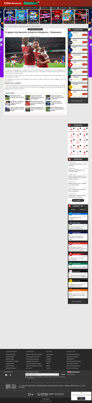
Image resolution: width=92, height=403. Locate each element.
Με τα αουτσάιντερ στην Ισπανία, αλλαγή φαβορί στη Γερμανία (58, 109)
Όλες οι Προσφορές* (77, 301)
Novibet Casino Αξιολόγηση (72, 356)
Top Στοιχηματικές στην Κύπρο (32, 356)
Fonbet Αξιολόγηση (10, 363)
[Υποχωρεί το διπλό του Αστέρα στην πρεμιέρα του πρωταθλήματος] (27, 97)
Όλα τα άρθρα (76, 200)
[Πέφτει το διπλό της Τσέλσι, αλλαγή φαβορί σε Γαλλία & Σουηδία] (7, 109)
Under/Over (48, 359)
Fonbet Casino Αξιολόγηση (72, 363)
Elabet (74, 47)
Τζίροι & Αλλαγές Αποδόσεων (35, 29)
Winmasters (76, 77)
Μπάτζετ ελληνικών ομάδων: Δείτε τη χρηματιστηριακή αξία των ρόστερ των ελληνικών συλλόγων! (77, 177)
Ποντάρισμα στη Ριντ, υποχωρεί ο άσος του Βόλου (17, 96)
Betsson (75, 92)
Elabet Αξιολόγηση (10, 359)
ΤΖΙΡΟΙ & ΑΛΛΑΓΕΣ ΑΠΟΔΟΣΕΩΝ (12, 26)
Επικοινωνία (29, 368)
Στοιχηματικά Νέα (71, 162)
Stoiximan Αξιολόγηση (10, 354)
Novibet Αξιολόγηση (10, 356)
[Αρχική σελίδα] (4, 26)
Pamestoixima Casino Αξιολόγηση (74, 361)
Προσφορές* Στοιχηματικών (32, 361)
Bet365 (75, 69)
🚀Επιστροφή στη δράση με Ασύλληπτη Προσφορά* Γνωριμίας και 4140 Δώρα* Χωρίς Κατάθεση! (78, 249)
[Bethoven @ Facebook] (6, 375)
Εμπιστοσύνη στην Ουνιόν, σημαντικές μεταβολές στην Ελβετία (38, 103)
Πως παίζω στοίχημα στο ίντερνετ (33, 363)
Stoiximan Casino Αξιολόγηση (73, 354)
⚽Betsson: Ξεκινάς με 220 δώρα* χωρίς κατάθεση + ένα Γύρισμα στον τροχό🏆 (77, 295)
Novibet (75, 40)
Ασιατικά (48, 368)
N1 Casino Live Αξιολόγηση (72, 368)
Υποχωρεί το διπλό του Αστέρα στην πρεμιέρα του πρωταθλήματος (37, 97)
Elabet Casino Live (70, 359)
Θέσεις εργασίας (71, 374)
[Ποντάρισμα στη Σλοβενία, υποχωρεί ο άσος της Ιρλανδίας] (7, 103)
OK (81, 398)
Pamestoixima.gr (77, 55)
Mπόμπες (48, 365)
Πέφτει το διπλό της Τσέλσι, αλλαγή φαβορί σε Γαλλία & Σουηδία (18, 109)
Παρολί (48, 363)
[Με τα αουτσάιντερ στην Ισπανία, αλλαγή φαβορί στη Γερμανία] (48, 109)
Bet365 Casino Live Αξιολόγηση (73, 365)
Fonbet (74, 62)
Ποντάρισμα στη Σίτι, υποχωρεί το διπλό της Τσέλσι (56, 103)
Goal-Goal (48, 356)
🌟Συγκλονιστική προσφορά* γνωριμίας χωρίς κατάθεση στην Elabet (76, 238)
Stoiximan (75, 32)
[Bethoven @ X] (10, 375)
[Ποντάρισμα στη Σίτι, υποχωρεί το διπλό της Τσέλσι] (48, 103)
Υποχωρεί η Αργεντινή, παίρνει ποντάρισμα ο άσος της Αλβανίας (57, 97)
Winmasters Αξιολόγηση (11, 368)
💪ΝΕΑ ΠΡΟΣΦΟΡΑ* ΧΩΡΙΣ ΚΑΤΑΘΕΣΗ (78, 267)
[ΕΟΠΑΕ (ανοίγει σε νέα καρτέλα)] (50, 394)
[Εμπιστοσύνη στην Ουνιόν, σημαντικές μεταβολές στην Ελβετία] (27, 103)
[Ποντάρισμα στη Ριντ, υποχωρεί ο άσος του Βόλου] (7, 97)
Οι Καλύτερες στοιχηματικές (32, 359)
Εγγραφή (63, 374)
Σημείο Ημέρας (49, 354)
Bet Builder (48, 361)
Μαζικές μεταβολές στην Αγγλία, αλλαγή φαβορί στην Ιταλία (38, 109)
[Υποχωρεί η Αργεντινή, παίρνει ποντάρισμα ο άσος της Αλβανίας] (48, 97)
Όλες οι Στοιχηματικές (77, 101)
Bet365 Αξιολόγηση (10, 365)
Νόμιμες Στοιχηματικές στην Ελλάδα (34, 354)
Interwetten (75, 84)
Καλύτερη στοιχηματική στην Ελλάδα (34, 365)
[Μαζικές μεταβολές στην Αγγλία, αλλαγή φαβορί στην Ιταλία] (27, 109)
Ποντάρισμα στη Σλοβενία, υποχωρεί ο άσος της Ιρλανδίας (17, 103)
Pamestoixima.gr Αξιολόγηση (12, 361)
